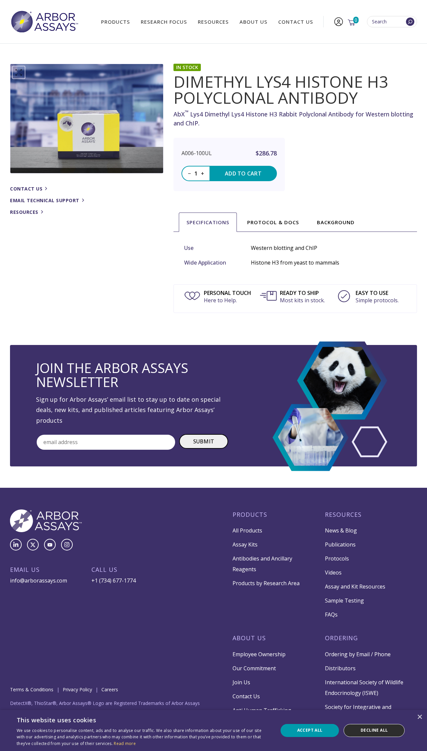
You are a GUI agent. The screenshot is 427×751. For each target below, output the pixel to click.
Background (336, 222)
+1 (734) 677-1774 (113, 580)
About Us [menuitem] (254, 21)
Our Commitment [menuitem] (254, 668)
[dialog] (213, 730)
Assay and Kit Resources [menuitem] (355, 586)
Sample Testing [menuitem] (344, 600)
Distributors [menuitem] (340, 668)
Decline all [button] (374, 730)
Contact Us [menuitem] (295, 21)
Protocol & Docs (273, 222)
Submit (204, 441)
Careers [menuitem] (109, 689)
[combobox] (392, 22)
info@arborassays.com (38, 580)
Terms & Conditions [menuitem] (31, 689)
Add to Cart (243, 173)
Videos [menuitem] (333, 572)
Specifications (207, 222)
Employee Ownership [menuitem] (259, 654)
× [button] (419, 717)
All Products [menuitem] (247, 530)
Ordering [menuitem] (341, 638)
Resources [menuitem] (213, 21)
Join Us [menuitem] (241, 682)
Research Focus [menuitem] (164, 21)
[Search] (410, 22)
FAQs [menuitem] (331, 614)
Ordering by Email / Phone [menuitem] (358, 654)
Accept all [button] (310, 730)
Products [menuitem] (115, 21)
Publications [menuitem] (340, 544)
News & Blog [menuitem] (341, 530)
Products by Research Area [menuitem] (266, 583)
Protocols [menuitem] (337, 558)
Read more (125, 743)
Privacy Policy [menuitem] (77, 689)
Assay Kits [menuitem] (245, 544)
